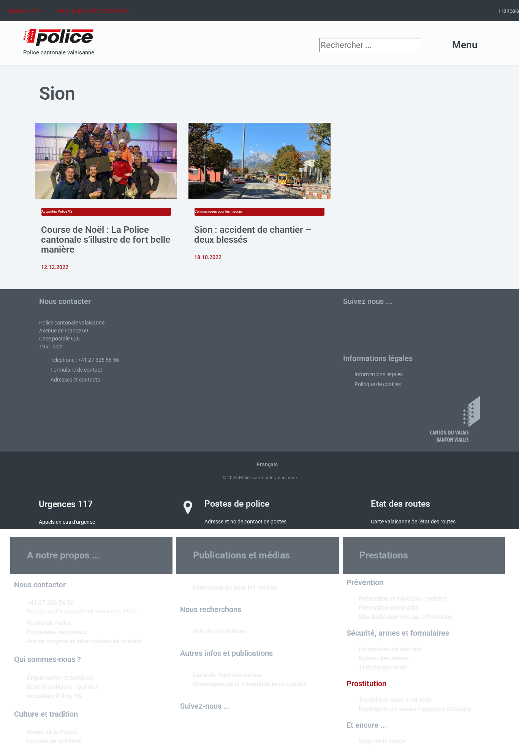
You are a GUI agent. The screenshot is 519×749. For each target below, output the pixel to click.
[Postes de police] (187, 507)
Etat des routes (400, 504)
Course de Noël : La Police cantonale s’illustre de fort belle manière (105, 239)
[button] (450, 45)
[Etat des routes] (354, 507)
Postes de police (236, 504)
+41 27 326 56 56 (50, 602)
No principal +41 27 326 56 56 (93, 11)
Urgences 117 (24, 11)
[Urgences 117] (22, 507)
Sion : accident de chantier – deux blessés (252, 234)
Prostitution (366, 683)
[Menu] (490, 45)
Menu (465, 45)
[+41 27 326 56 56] (17, 602)
